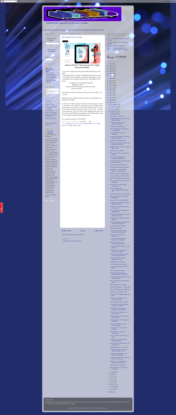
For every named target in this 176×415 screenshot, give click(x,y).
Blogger (105, 408)
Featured (50, 30)
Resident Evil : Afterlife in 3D (118, 292)
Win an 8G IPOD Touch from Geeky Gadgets (118, 324)
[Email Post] (90, 121)
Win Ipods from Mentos (117, 150)
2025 (111, 66)
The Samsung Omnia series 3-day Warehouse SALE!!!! (120, 143)
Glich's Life (48, 102)
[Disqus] (82, 152)
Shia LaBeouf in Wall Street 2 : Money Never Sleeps (119, 250)
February (113, 386)
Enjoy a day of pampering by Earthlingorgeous (118, 340)
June (112, 377)
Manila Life (48, 125)
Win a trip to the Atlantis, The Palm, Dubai (118, 313)
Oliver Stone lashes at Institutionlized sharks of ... (118, 243)
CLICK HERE (81, 119)
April (112, 381)
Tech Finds (92, 30)
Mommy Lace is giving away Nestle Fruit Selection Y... (118, 362)
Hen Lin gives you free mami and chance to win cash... (120, 358)
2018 (111, 83)
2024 (111, 68)
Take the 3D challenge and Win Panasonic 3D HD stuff (119, 254)
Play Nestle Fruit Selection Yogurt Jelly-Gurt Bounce (120, 215)
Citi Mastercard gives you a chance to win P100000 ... (118, 309)
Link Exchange (49, 123)
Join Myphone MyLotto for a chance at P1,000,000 (118, 239)
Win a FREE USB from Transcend (120, 289)
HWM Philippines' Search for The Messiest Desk (120, 119)
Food (55, 30)
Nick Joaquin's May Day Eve (118, 164)
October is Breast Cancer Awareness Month (117, 123)
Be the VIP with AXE (116, 228)
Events (59, 30)
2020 (111, 78)
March (113, 384)
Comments (51, 92)
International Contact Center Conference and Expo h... (118, 231)
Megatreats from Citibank (117, 262)
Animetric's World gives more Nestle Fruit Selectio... (118, 354)
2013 (111, 95)
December (114, 104)
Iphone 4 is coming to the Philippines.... (117, 235)
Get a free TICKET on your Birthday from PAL (118, 258)
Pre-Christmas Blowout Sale (118, 264)
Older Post (99, 231)
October (113, 109)
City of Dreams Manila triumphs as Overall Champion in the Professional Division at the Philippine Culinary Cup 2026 (51, 77)
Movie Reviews (71, 30)
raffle (79, 125)
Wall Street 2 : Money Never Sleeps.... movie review (118, 170)
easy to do (76, 123)
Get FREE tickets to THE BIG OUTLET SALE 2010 (118, 350)
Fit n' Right (69, 125)
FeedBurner (51, 51)
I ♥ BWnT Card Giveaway (117, 126)
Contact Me (100, 30)
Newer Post (66, 231)
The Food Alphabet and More (50, 70)
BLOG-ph (48, 100)
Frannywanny (49, 110)
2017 (111, 85)
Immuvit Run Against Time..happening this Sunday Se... (119, 190)
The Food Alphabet (50, 132)
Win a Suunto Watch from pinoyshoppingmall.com (117, 157)
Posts (49, 89)
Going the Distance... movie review (120, 287)
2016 (111, 88)
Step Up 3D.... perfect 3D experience (117, 332)
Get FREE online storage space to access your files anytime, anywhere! (118, 48)
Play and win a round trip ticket (119, 200)
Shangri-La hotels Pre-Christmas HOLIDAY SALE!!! (119, 203)
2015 (111, 90)
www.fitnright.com (96, 98)
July (112, 374)
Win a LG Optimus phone (117, 270)
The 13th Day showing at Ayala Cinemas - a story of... (119, 305)
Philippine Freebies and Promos (50, 115)
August (113, 372)
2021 (111, 76)
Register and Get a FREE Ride (116, 46)
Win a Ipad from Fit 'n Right (72, 37)
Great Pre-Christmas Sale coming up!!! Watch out (120, 161)
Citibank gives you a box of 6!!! (119, 347)
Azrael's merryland (50, 112)
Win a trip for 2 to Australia (118, 365)
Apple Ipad (69, 123)
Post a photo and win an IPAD (119, 302)
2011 (110, 100)
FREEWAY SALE (115, 114)
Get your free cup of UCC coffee (119, 176)
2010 (111, 102)
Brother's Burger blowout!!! (118, 140)
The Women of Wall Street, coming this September (120, 277)
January (113, 389)
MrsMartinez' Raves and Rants (51, 107)
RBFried (92, 408)
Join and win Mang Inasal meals (119, 167)
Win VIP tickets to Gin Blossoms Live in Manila (119, 129)
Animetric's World (50, 118)
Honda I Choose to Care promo (119, 173)
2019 (111, 80)
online (75, 125)
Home (45, 30)
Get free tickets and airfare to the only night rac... (120, 344)
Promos (64, 30)
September (114, 111)
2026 (111, 64)
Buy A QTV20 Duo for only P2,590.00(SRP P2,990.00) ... (119, 273)
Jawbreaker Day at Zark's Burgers (120, 194)
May (112, 379)
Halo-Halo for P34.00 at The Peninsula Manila (118, 298)
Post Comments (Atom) (76, 234)
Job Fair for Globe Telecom (118, 226)
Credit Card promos (83, 30)
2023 (111, 71)
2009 (111, 392)
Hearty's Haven (49, 104)
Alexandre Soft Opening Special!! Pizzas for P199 (120, 137)
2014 (111, 93)
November (114, 107)
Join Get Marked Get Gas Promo (119, 178)
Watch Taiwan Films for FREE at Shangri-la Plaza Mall (119, 222)
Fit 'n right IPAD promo (86, 123)
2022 (111, 73)
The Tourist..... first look (117, 116)
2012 (111, 97)
